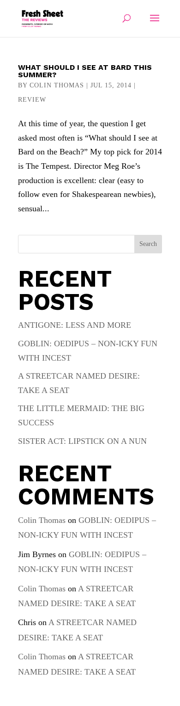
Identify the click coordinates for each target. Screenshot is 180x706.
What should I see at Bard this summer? (85, 71)
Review (32, 99)
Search (148, 243)
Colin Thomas (57, 85)
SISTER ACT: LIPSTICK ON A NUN (82, 441)
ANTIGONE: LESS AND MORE (74, 325)
